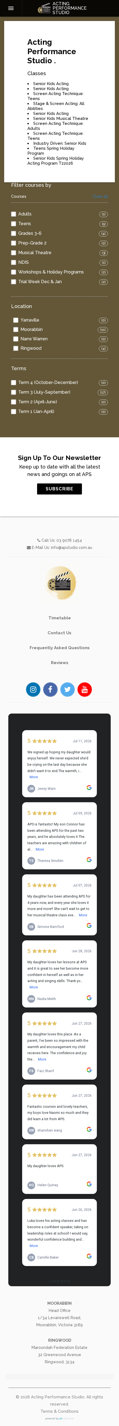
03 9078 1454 (69, 540)
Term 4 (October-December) (48, 382)
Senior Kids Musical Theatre (60, 118)
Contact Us (59, 632)
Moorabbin (31, 329)
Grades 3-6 (30, 233)
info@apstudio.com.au (71, 547)
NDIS (23, 262)
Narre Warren (34, 338)
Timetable (59, 617)
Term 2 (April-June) (37, 401)
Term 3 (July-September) (44, 392)
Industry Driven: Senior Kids (59, 143)
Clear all (100, 196)
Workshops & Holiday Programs (51, 272)
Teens (24, 223)
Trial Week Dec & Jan (40, 281)
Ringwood (31, 348)
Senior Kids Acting (51, 83)
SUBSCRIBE (60, 488)
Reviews (59, 662)
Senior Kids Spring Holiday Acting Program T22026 (55, 161)
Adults (25, 214)
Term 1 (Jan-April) (36, 411)
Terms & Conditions (59, 1411)
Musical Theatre (34, 252)
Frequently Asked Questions (60, 647)
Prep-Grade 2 (32, 243)
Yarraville (29, 320)
